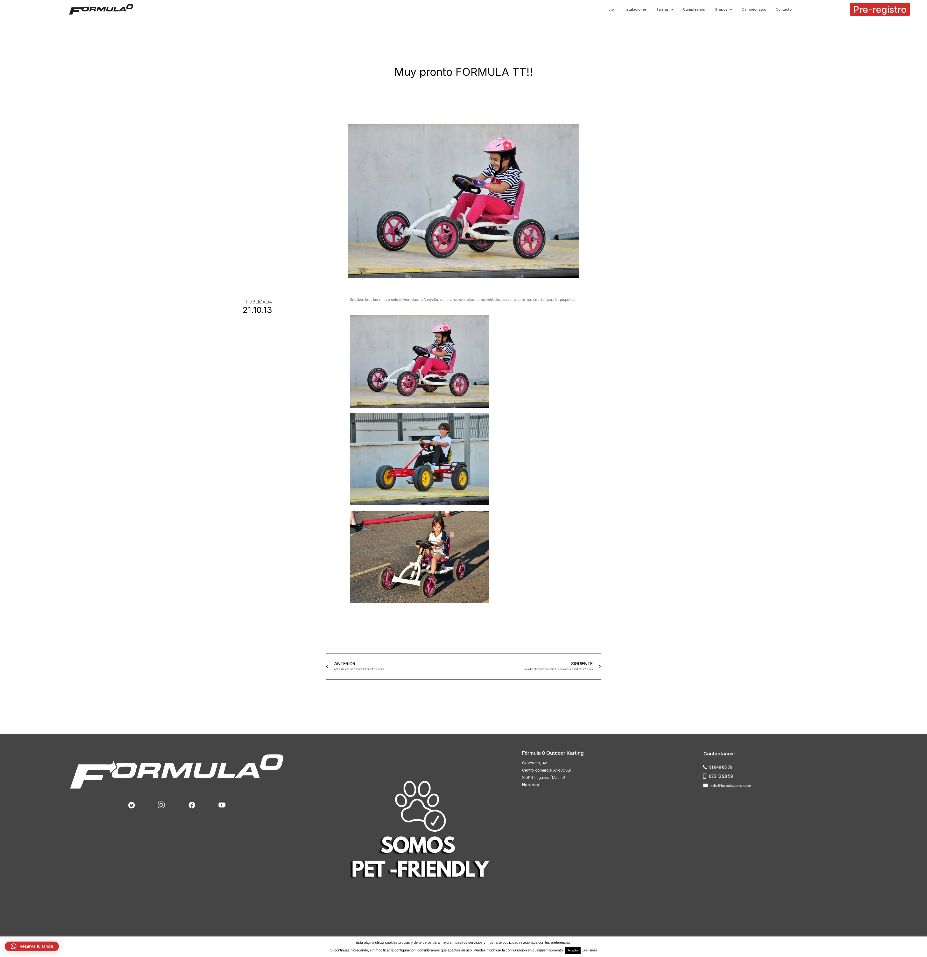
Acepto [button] (573, 950)
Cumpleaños (694, 9)
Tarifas (662, 9)
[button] (880, 9)
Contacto (784, 9)
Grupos (721, 9)
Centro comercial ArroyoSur (546, 770)
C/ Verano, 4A (534, 762)
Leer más (589, 950)
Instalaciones (635, 9)
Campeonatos (754, 9)
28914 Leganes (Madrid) (543, 777)
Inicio (609, 9)
